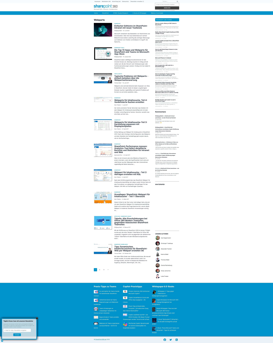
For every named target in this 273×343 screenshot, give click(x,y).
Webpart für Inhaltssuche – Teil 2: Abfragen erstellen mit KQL (130, 173)
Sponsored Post (118, 155)
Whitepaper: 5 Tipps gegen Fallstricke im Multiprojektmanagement (163, 293)
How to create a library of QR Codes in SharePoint (165, 24)
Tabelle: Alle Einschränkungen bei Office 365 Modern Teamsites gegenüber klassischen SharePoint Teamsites (131, 221)
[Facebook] (164, 339)
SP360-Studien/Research (120, 13)
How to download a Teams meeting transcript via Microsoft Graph (165, 74)
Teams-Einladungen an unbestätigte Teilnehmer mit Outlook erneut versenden (105, 311)
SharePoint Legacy (126, 216)
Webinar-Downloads (157, 13)
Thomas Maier (117, 82)
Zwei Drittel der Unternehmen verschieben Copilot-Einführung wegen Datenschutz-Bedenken (167, 129)
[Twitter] (170, 339)
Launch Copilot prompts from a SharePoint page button (167, 41)
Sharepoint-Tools (119, 47)
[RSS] (176, 339)
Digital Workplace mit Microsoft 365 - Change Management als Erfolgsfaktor (165, 302)
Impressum (97, 1)
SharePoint (105, 13)
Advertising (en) (116, 1)
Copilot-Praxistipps (132, 286)
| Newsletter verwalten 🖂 (137, 1)
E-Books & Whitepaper (139, 13)
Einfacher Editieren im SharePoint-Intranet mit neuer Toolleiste (131, 27)
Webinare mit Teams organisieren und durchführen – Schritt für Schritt (106, 326)
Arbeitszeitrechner (160, 142)
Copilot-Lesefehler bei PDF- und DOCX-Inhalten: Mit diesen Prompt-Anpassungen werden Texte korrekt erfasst (136, 317)
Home (96, 13)
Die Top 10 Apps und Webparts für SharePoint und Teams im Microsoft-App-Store (132, 52)
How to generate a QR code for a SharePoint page (164, 66)
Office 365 (117, 216)
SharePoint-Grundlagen (121, 244)
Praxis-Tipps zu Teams (105, 286)
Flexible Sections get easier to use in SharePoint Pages (165, 100)
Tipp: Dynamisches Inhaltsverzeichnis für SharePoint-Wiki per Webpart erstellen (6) (130, 248)
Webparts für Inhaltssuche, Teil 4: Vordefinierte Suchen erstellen (130, 101)
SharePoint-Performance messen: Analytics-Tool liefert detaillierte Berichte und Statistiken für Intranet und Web (131, 149)
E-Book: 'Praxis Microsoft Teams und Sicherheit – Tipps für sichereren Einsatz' (165, 330)
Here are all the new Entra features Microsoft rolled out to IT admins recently (166, 91)
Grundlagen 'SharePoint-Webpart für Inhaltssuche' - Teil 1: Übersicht (132, 195)
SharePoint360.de (100, 339)
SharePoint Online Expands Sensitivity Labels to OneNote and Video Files (165, 83)
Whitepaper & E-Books (163, 286)
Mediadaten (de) (106, 1)
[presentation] (103, 33)
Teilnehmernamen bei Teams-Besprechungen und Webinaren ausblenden (106, 302)
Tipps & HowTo (118, 73)
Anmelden (167, 8)
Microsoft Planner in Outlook (163, 58)
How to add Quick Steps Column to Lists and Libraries (166, 50)
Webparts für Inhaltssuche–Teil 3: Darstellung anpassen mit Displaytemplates (130, 124)
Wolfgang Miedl (118, 30)
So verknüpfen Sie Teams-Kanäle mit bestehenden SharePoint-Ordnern (106, 293)
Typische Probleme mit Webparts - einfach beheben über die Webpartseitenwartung (131, 78)
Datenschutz (125, 1)
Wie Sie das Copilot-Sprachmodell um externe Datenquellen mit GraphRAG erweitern (136, 326)
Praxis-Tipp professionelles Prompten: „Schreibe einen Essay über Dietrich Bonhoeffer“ (135, 308)
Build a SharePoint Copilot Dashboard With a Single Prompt (167, 32)
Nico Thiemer (117, 105)
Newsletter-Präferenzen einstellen (167, 10)
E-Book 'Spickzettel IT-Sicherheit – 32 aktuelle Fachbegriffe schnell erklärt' (165, 322)
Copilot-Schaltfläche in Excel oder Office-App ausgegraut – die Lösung (136, 300)
